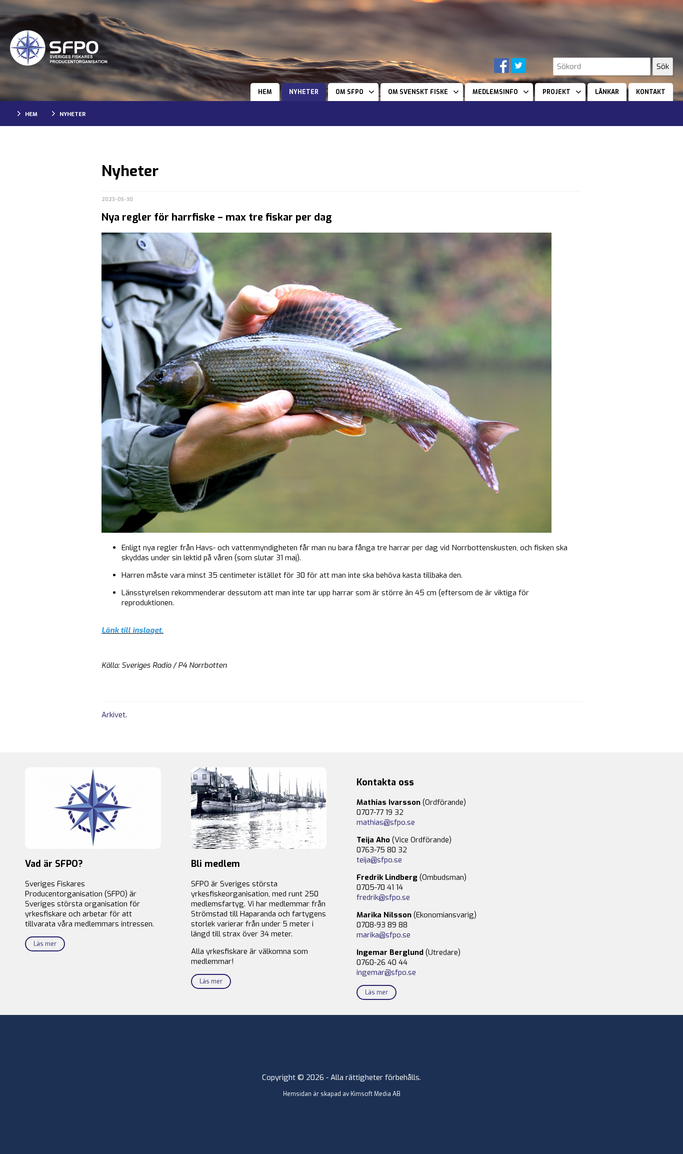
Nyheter (303, 92)
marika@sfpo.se (383, 935)
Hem (265, 92)
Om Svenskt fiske (418, 92)
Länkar (607, 92)
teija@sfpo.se (379, 860)
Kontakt (651, 92)
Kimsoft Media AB (375, 1094)
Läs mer (45, 944)
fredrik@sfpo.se (383, 897)
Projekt (556, 92)
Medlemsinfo (495, 92)
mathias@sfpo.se (385, 822)
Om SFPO (350, 92)
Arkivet (114, 715)
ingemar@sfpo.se (386, 972)
